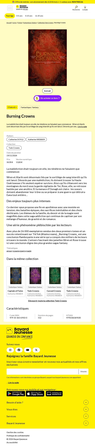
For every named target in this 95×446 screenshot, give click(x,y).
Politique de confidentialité (18, 435)
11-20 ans (39, 16)
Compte (85, 10)
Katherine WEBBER (36, 139)
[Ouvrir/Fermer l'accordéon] (85, 402)
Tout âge (9, 16)
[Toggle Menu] (10, 8)
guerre (23, 251)
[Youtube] (27, 350)
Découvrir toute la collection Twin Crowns (47, 301)
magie (28, 251)
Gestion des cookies (15, 432)
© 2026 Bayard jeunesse (17, 439)
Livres (14, 23)
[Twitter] (36, 350)
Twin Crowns (14, 148)
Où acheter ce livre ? (49, 98)
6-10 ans (28, 16)
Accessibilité (12, 442)
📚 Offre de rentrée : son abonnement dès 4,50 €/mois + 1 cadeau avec (47, 2)
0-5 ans (19, 16)
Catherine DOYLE (16, 139)
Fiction (20, 23)
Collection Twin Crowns (45, 23)
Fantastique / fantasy (30, 23)
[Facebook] (19, 350)
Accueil (9, 23)
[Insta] (10, 350)
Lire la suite (82, 127)
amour (9, 251)
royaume (16, 251)
